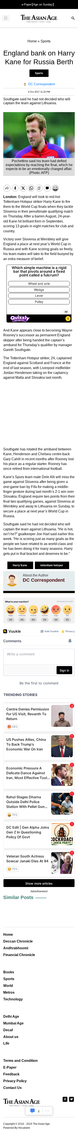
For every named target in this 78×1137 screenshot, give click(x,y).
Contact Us (12, 1088)
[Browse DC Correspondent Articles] (11, 580)
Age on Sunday (42, 4)
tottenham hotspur (52, 565)
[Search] (73, 18)
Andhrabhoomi (15, 948)
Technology (13, 999)
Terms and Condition (20, 1060)
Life (6, 1043)
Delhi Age (11, 1016)
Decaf (8, 1030)
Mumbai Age (13, 1023)
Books (8, 972)
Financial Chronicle (19, 955)
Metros (9, 992)
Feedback (11, 1074)
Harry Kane (20, 565)
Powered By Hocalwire (16, 1127)
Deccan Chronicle (18, 941)
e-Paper (26, 4)
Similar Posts (18, 897)
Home (8, 934)
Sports (39, 73)
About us (10, 1037)
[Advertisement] (39, 414)
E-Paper (9, 1067)
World (8, 986)
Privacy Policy (15, 1081)
